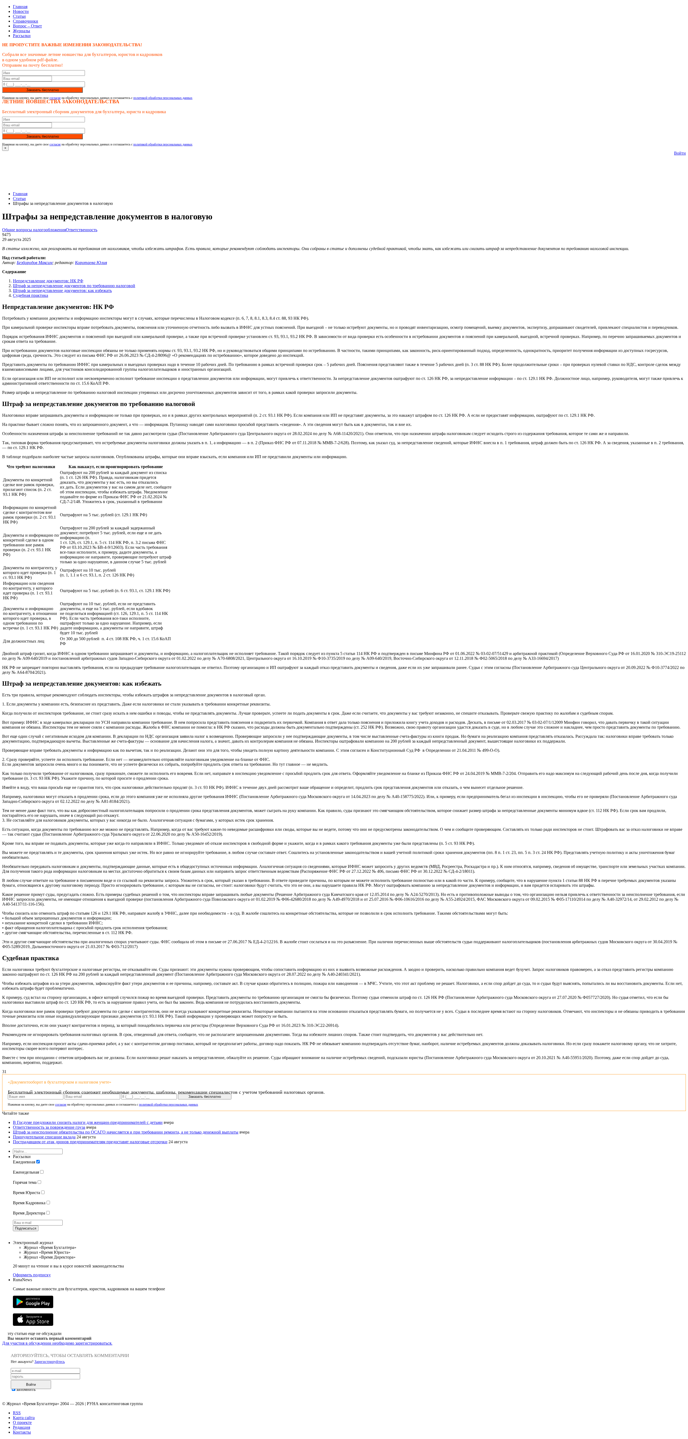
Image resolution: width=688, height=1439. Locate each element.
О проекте (22, 1422)
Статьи (19, 16)
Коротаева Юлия (91, 262)
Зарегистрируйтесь (49, 1362)
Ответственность (81, 229)
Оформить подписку (32, 1275)
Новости (21, 11)
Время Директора (29, 1213)
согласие (55, 98)
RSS (17, 1412)
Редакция (21, 1427)
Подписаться (25, 1228)
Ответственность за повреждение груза (49, 1127)
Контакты (22, 1432)
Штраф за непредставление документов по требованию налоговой (74, 285)
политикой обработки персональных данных (162, 98)
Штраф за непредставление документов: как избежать (62, 290)
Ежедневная (24, 1162)
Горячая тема (25, 1182)
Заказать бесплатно (42, 90)
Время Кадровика (29, 1203)
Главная (20, 6)
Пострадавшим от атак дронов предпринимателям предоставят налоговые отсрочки (90, 1141)
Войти (680, 153)
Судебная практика (30, 295)
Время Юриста (26, 1192)
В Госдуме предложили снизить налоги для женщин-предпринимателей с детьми (88, 1122)
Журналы (21, 31)
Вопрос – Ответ (27, 26)
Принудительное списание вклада (44, 1137)
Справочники (25, 21)
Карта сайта (24, 1417)
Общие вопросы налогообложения (34, 229)
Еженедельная (26, 1172)
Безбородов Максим (34, 262)
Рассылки (22, 35)
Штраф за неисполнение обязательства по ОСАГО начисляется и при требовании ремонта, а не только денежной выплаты (125, 1132)
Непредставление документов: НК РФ (48, 281)
